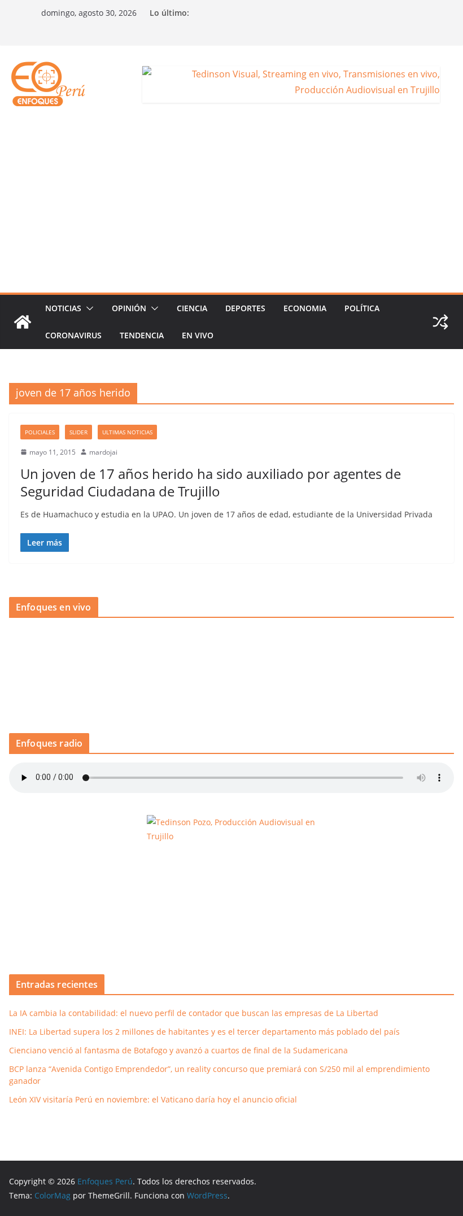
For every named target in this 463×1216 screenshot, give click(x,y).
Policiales (40, 432)
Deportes (245, 308)
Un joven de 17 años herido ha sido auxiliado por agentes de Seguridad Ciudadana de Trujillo (210, 482)
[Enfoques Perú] (22, 321)
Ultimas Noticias (127, 432)
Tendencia (142, 335)
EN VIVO (197, 335)
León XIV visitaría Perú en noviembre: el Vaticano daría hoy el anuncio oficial (153, 1099)
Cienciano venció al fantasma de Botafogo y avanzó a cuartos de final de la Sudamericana (178, 1050)
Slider (78, 432)
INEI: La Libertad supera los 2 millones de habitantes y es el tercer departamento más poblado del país (204, 1031)
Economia (304, 308)
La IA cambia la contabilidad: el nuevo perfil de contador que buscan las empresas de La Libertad (193, 1013)
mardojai (103, 452)
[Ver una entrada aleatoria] (440, 321)
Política (361, 308)
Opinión (129, 308)
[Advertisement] (231, 208)
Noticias (63, 308)
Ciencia (192, 308)
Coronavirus (73, 335)
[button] (87, 308)
